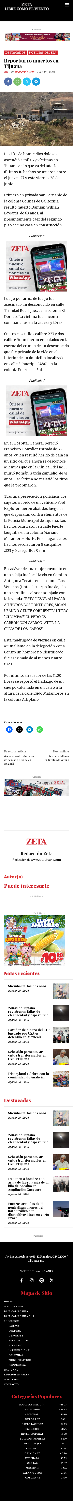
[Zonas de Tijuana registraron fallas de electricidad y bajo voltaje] (61, 1013)
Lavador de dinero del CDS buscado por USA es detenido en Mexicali (29, 1033)
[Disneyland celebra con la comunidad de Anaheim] (61, 1079)
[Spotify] (42, 1281)
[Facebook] (8, 81)
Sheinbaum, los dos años (27, 986)
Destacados (15, 52)
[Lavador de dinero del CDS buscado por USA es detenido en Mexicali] (61, 1035)
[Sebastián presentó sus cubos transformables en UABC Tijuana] (61, 1057)
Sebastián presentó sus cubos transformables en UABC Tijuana (27, 1055)
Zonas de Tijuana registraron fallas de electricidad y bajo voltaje (28, 1011)
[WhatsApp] (17, 81)
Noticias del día (42, 52)
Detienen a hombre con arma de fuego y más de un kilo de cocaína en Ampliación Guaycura (28, 1184)
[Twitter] (27, 81)
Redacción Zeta (24, 72)
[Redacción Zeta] (6, 72)
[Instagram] (31, 1281)
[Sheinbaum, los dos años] (61, 991)
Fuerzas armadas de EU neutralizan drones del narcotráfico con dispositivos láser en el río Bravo (28, 1211)
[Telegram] (36, 81)
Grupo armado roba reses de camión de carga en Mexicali (19, 760)
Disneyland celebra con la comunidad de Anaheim (28, 1075)
